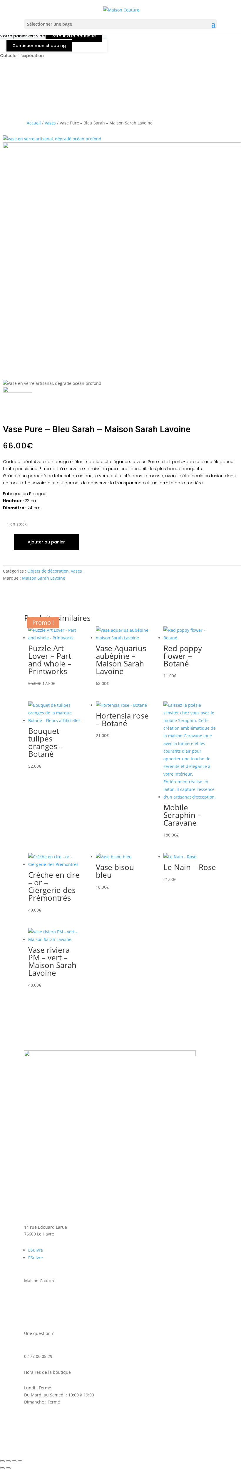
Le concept (34, 1296)
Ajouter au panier (46, 542)
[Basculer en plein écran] (8, 1461)
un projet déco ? (40, 1310)
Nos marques (37, 1303)
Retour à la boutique (73, 36)
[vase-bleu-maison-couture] (52, 139)
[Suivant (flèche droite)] (8, 1468)
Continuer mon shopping (39, 46)
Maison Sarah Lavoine (43, 578)
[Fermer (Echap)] (20, 1461)
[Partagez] (14, 1461)
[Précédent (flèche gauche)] (2, 1468)
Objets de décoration (48, 571)
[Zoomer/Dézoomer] (2, 1461)
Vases (50, 123)
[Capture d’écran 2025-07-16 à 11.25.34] (122, 146)
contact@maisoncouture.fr (50, 1349)
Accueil (34, 123)
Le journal (34, 1317)
